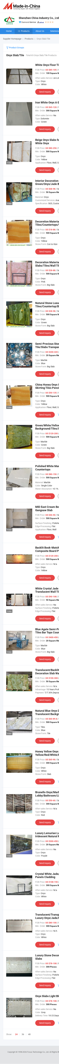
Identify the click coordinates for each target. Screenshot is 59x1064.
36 (23, 1034)
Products (25, 31)
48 (29, 1034)
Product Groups (16, 47)
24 (16, 1034)
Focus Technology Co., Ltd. (38, 1052)
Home (9, 31)
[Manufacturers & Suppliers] (22, 6)
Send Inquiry (45, 91)
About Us (40, 31)
